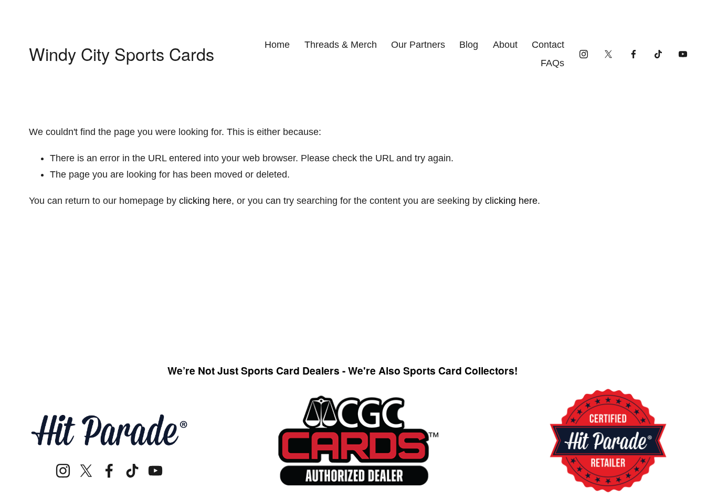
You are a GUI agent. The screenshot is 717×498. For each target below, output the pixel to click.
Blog (468, 44)
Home (277, 44)
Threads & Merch (340, 44)
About (505, 44)
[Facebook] (633, 54)
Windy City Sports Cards (121, 54)
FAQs (552, 63)
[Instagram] (583, 54)
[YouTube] (683, 54)
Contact (548, 44)
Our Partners (418, 44)
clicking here (205, 200)
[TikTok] (658, 54)
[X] (608, 54)
